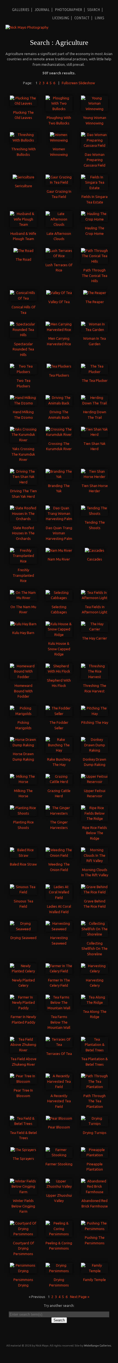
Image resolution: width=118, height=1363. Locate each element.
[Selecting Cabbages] (59, 598)
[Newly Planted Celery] (23, 971)
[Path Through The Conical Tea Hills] (94, 261)
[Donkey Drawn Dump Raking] (94, 750)
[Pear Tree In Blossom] (23, 1081)
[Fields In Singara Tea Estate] (94, 188)
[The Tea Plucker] (94, 372)
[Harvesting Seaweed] (59, 929)
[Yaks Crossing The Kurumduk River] (23, 440)
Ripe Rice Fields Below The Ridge (94, 833)
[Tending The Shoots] (94, 513)
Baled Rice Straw (23, 864)
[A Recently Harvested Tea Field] (59, 1087)
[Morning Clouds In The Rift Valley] (94, 861)
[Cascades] (94, 550)
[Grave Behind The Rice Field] (94, 892)
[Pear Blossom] (59, 1118)
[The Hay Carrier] (94, 629)
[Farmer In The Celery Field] (59, 971)
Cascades (94, 559)
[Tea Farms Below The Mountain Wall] (59, 1008)
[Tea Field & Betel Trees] (23, 1123)
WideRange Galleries (97, 1345)
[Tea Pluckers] (59, 366)
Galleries (20, 9)
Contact (81, 17)
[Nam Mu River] (59, 550)
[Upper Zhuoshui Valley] (59, 1186)
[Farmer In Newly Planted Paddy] (23, 1008)
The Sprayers (23, 1158)
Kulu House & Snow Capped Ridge (59, 648)
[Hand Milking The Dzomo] (23, 403)
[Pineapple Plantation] (94, 1155)
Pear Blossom (59, 1127)
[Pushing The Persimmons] (94, 1229)
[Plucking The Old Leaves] (23, 103)
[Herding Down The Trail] (94, 403)
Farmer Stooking (59, 1164)
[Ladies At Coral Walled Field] (59, 897)
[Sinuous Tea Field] (23, 892)
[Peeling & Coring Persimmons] (59, 1234)
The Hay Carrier (94, 638)
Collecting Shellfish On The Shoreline (95, 948)
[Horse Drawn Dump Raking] (23, 745)
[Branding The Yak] (59, 476)
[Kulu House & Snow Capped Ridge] (59, 634)
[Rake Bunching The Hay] (59, 750)
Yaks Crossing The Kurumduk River (23, 454)
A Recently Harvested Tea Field (59, 1101)
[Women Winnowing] (59, 140)
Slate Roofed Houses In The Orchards (23, 533)
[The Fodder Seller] (59, 713)
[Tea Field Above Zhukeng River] (23, 1050)
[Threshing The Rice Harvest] (94, 677)
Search (93, 9)
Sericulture (23, 186)
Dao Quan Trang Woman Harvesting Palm (59, 533)
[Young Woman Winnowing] (94, 109)
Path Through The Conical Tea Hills (94, 275)
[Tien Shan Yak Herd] (94, 434)
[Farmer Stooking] (59, 1155)
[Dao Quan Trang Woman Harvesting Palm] (59, 519)
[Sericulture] (23, 177)
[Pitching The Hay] (94, 713)
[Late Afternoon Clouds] (59, 224)
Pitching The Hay (94, 722)
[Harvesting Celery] (94, 971)
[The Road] (23, 250)
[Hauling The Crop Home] (94, 219)
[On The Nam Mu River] (23, 598)
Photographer (68, 9)
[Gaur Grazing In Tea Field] (59, 182)
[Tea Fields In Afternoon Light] (94, 598)
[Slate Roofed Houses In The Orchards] (23, 519)
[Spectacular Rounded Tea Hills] (23, 335)
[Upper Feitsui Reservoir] (94, 781)
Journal (42, 9)
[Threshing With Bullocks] (23, 140)
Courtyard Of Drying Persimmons (23, 1248)
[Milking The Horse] (23, 781)
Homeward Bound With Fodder (23, 691)
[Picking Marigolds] (23, 713)
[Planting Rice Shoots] (23, 813)
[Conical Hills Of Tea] (23, 298)
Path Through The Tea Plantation (94, 1101)
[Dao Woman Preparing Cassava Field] (94, 145)
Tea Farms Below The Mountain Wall (58, 1022)
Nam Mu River (59, 559)
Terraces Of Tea (59, 1053)
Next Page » (79, 1297)
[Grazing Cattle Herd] (59, 781)
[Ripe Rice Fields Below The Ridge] (94, 818)
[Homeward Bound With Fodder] (23, 677)
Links (99, 17)
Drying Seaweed (23, 938)
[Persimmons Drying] (23, 1271)
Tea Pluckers (59, 375)
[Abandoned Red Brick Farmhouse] (94, 1192)
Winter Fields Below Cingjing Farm (23, 1206)
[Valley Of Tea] (59, 293)
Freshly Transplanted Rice (23, 575)
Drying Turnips (94, 1133)
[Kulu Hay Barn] (23, 624)
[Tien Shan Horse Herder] (94, 476)
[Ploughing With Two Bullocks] (59, 109)
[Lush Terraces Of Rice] (59, 256)
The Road (23, 259)
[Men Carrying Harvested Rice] (59, 329)
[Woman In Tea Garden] (94, 329)
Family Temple (94, 1280)
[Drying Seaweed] (23, 929)
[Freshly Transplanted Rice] (23, 561)
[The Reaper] (94, 293)
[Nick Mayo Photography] (26, 27)
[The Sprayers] (23, 1150)
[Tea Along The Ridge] (94, 1002)
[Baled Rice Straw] (23, 855)
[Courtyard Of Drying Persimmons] (23, 1234)
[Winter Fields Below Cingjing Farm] (23, 1192)
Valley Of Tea (59, 302)
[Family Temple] (94, 1271)
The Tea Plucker (95, 380)
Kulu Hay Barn (23, 633)
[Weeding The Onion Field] (59, 855)
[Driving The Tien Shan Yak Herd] (23, 482)
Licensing (60, 17)
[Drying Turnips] (94, 1123)
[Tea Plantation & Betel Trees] (94, 1050)
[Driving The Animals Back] (59, 403)
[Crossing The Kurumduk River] (59, 434)
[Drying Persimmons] (59, 1271)
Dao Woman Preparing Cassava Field (94, 160)
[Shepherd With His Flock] (59, 671)
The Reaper (94, 302)
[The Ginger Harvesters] (59, 813)
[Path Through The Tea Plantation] (94, 1087)
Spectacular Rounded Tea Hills (23, 349)
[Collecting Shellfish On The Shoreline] (94, 934)
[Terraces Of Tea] (59, 1044)
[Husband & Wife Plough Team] (23, 224)
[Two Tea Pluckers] (23, 372)
